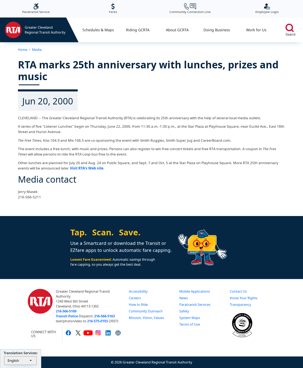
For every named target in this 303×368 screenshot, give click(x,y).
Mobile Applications (194, 291)
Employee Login (267, 8)
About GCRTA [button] (177, 29)
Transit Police (67, 316)
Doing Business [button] (216, 29)
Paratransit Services (194, 304)
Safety (184, 311)
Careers (135, 298)
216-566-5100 (66, 311)
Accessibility (138, 291)
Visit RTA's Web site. (87, 168)
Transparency (240, 304)
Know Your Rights (243, 298)
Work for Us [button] (256, 29)
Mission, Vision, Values (146, 317)
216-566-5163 (104, 316)
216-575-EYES (97, 321)
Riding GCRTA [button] (137, 29)
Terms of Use (189, 324)
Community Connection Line (190, 8)
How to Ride (138, 304)
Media (37, 49)
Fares (113, 8)
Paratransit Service (36, 8)
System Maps (189, 317)
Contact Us (238, 291)
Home (22, 49)
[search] (289, 28)
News (183, 298)
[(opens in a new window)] (68, 332)
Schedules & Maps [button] (98, 29)
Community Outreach (146, 311)
